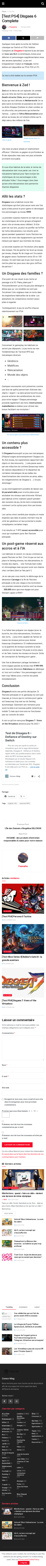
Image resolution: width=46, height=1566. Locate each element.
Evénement (6, 1419)
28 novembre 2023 (9, 920)
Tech (34, 1431)
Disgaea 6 (19, 50)
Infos (4, 1422)
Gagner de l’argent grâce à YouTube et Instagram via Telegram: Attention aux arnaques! (29, 1337)
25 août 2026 (19, 1236)
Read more (9, 1213)
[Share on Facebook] (9, 38)
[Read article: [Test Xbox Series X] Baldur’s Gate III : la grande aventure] (23, 939)
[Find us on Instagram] (16, 1401)
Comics (20, 1422)
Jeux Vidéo (21, 1459)
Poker (19, 1484)
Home (4, 11)
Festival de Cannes (21, 1441)
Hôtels (4, 1490)
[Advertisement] (23, 812)
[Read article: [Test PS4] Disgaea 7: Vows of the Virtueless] (23, 983)
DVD (18, 1437)
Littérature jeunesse (21, 1474)
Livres (19, 1471)
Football (5, 1471)
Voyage (4, 1488)
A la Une (11, 11)
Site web (5, 1088)
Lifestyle (5, 1429)
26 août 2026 (19, 1225)
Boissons (5, 1431)
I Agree (23, 1563)
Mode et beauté (8, 1453)
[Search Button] (42, 4)
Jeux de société (11, 1188)
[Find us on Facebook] (4, 1401)
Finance (5, 1438)
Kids (3, 1447)
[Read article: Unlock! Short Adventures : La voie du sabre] (7, 1221)
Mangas (20, 1425)
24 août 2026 (19, 1249)
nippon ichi (12, 803)
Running (5, 1474)
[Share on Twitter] (23, 38)
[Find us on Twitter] (10, 1401)
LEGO (19, 1468)
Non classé (22, 1494)
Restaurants (6, 1493)
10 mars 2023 (25, 27)
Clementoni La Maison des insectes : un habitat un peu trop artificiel (27, 1243)
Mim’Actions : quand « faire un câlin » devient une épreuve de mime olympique (29, 1511)
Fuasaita (13, 27)
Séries (19, 1450)
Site (33, 1414)
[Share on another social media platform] (37, 38)
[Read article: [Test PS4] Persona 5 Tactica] (23, 899)
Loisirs (20, 1414)
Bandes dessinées (21, 1417)
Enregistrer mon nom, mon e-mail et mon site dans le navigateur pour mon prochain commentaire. (23, 1102)
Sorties (35, 1421)
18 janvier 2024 (8, 963)
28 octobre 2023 (9, 1007)
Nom (5, 1065)
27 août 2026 (13, 1199)
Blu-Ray (19, 1434)
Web (33, 1434)
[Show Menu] (3, 4)
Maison (4, 1450)
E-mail (5, 1076)
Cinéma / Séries (22, 1430)
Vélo (3, 1480)
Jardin (4, 1444)
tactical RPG (25, 803)
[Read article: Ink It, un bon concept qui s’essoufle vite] (7, 1232)
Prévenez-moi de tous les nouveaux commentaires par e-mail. (17, 1125)
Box (3, 1435)
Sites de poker (22, 1487)
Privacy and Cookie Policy (29, 1560)
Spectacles (36, 1426)
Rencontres (36, 1442)
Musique (20, 1481)
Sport (4, 1461)
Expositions (36, 1423)
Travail (4, 1485)
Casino (34, 1439)
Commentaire (8, 1033)
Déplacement (7, 1466)
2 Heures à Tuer (23, 1461)
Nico (5, 1199)
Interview (6, 1426)
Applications (36, 1436)
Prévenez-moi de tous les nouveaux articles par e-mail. (22, 1136)
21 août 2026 (19, 1260)
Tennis (4, 1477)
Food (4, 1441)
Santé (4, 1458)
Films (19, 1447)
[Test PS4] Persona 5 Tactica (16, 916)
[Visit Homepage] (23, 3)
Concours (35, 1416)
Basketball (6, 1463)
